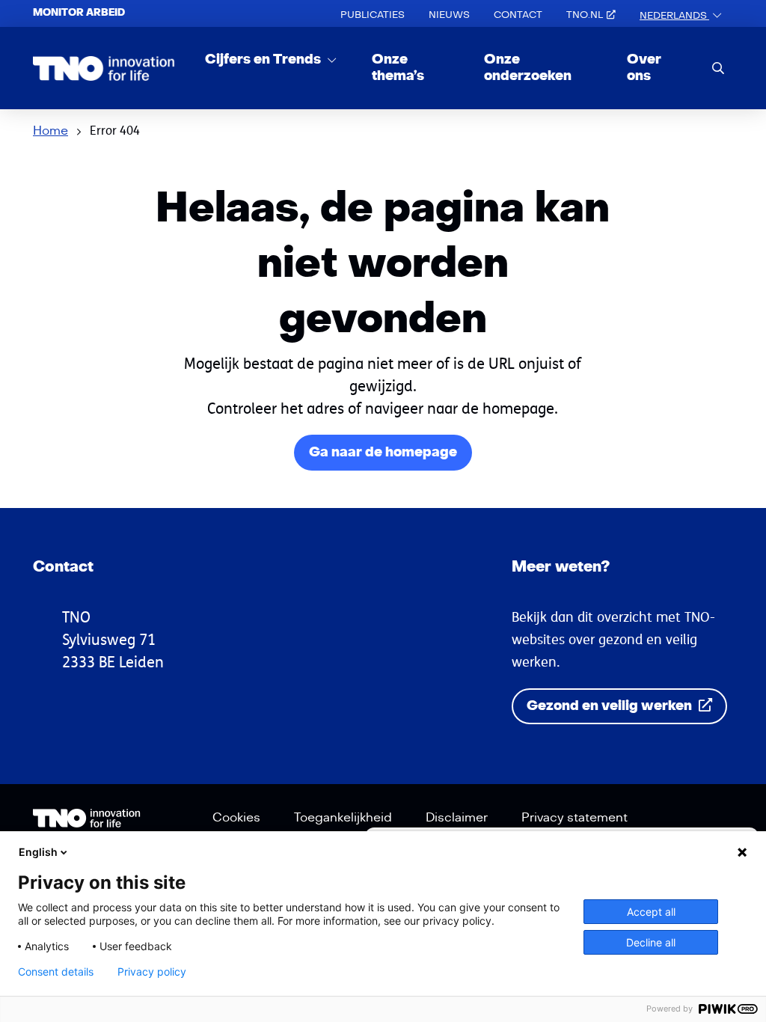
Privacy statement (574, 817)
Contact (518, 15)
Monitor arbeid (79, 13)
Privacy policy (151, 972)
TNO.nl (584, 15)
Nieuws (449, 15)
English (38, 851)
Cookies (236, 817)
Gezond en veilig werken (611, 706)
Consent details (56, 972)
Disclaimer (457, 817)
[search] (718, 67)
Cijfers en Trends (264, 59)
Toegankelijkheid (343, 817)
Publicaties (372, 15)
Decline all (650, 942)
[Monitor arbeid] (104, 68)
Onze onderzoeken (528, 68)
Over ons (644, 68)
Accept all (651, 911)
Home (50, 130)
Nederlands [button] (674, 16)
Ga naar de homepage (383, 452)
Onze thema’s (398, 68)
